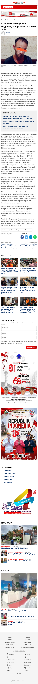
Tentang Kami (10, 645)
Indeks (10, 637)
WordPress (28, 659)
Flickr (28, 670)
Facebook (11, 654)
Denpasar (10, 552)
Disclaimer (27, 642)
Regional (8, 546)
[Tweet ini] (26, 237)
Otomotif (4, 609)
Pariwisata (16, 559)
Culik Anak (5, 230)
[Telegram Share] (30, 237)
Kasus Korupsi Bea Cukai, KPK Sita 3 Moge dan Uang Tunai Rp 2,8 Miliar (28, 270)
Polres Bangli (8, 479)
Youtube (28, 668)
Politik (16, 552)
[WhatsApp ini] (35, 237)
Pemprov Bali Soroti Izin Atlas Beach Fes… (21, 561)
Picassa (11, 670)
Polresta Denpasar (16, 230)
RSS (20, 673)
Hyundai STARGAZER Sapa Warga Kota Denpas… (19, 623)
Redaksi (27, 639)
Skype (11, 668)
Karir (10, 639)
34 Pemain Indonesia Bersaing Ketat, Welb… (21, 616)
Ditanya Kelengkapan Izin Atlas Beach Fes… (14, 548)
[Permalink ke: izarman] (3, 33)
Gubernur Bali (8, 482)
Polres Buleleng (9, 476)
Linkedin (28, 662)
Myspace (28, 665)
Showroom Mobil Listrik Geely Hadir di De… (14, 611)
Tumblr (28, 657)
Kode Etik (27, 637)
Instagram (11, 662)
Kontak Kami (28, 645)
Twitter (28, 654)
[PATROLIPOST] (19, 2)
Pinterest (11, 657)
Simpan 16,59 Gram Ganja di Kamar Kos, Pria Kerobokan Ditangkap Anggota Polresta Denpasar (9, 290)
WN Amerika (27, 230)
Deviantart (11, 665)
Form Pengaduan (10, 647)
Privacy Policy (10, 642)
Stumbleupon (11, 659)
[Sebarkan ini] (22, 237)
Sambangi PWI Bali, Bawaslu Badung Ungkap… (22, 554)
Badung (3, 546)
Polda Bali (7, 470)
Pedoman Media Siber (27, 647)
